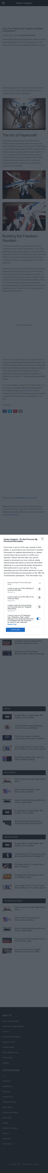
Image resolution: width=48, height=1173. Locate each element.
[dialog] (24, 586)
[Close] (43, 539)
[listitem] (24, 583)
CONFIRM (15, 630)
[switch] (38, 589)
